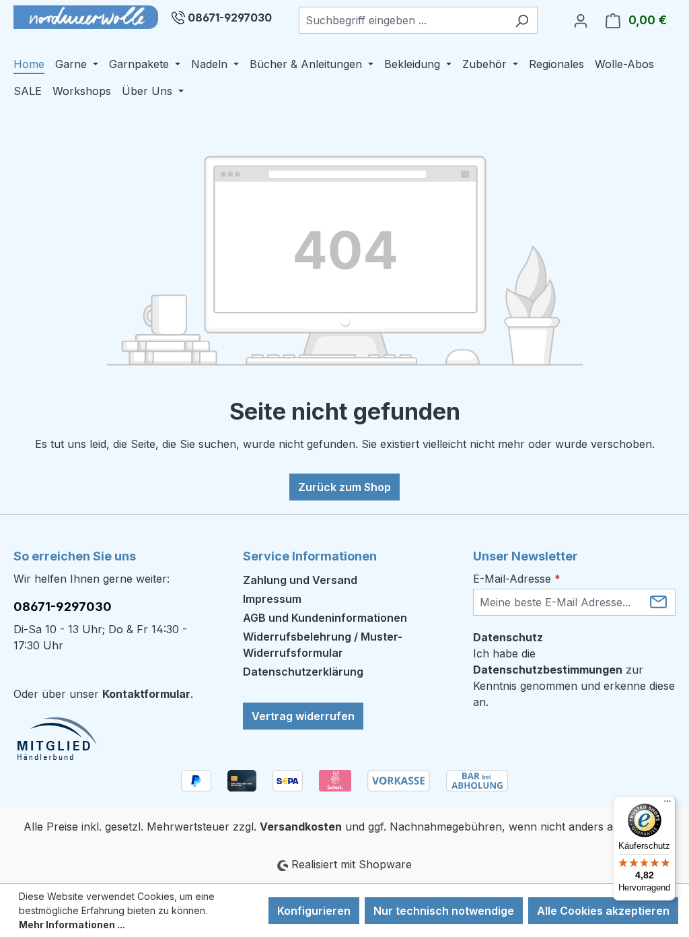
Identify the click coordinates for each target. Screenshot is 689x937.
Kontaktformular (146, 694)
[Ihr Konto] (581, 20)
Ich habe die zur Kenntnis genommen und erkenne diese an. (574, 678)
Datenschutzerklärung (303, 671)
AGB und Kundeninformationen (325, 617)
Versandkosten (301, 826)
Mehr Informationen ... (72, 924)
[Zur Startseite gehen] (85, 17)
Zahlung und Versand (300, 580)
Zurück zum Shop (344, 487)
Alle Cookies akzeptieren (603, 910)
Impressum (272, 599)
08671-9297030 (230, 17)
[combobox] (403, 20)
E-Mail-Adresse (516, 578)
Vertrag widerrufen (303, 716)
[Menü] (667, 804)
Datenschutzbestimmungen (547, 669)
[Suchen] (522, 20)
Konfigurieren (314, 910)
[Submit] (658, 601)
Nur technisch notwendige (443, 910)
